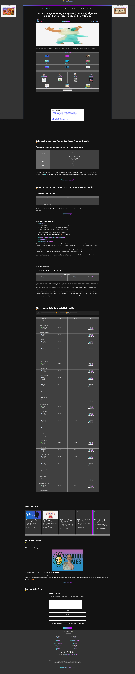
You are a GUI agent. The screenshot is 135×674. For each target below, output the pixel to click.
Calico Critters (75, 649)
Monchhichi (74, 648)
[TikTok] (67, 652)
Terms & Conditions (58, 643)
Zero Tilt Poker (71, 654)
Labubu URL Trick (88, 69)
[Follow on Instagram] (41, 21)
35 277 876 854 (68, 633)
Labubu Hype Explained (67, 496)
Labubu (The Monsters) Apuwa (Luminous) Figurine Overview (63, 112)
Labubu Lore (88, 63)
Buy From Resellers (57, 118)
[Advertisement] (67, 100)
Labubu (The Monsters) (50, 8)
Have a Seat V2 (67, 87)
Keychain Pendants (44, 76)
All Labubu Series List (67, 180)
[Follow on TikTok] (37, 21)
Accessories (91, 76)
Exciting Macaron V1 (88, 87)
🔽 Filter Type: (57, 313)
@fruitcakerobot (41, 223)
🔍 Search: (38, 313)
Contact (58, 648)
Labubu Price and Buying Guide (67, 260)
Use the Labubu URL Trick (58, 117)
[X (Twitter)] (70, 652)
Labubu (74, 646)
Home (37, 8)
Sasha (41, 19)
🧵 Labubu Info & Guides (67, 52)
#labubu (46, 237)
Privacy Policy (58, 642)
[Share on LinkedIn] (96, 21)
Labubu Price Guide (47, 63)
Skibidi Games (67, 654)
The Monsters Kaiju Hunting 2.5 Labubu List (60, 119)
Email (67, 614)
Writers (58, 640)
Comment (67, 598)
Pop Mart (75, 164)
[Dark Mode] (114, 1)
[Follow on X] (40, 21)
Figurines (75, 76)
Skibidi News (27, 4)
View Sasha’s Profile (67, 582)
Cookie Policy (58, 645)
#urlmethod (62, 237)
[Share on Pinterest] (97, 21)
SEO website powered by (65, 667)
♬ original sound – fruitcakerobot (45, 241)
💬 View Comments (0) (66, 21)
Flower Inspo (75, 654)
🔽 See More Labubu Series (67, 90)
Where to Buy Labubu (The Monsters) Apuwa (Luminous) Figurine (64, 114)
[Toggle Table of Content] (81, 111)
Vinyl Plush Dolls (59, 76)
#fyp (45, 239)
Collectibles (42, 8)
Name (67, 610)
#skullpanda (56, 237)
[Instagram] (73, 652)
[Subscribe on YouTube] (38, 21)
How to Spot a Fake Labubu (67, 301)
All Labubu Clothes (67, 214)
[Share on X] (94, 21)
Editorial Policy (58, 646)
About (58, 639)
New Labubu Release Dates (67, 69)
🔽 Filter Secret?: (68, 313)
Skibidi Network (58, 649)
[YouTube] (64, 652)
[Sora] (61, 652)
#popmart (40, 237)
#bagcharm (41, 239)
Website (67, 619)
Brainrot (75, 643)
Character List (46, 69)
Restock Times (67, 63)
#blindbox (50, 237)
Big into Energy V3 (46, 87)
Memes (67, 4)
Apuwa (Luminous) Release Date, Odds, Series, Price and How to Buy (65, 113)
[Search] (111, 1)
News (75, 637)
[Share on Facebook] (93, 21)
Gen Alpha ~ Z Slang (74, 640)
